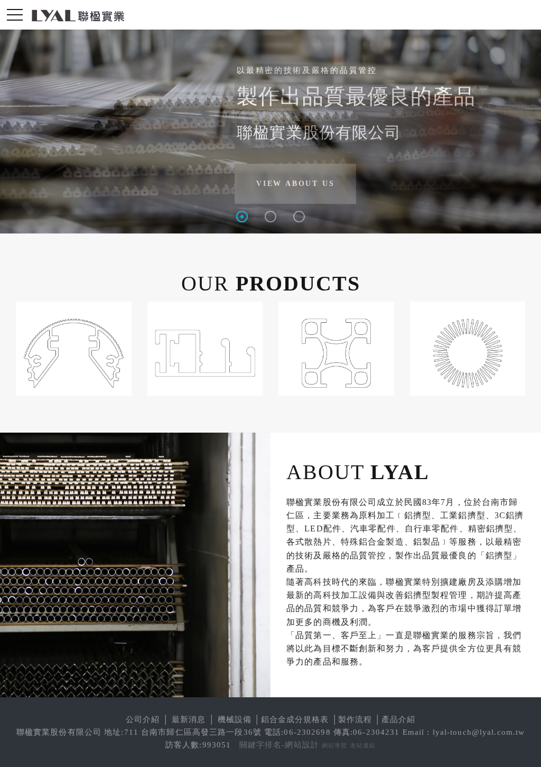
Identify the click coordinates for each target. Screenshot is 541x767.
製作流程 (355, 719)
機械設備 (235, 719)
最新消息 (189, 719)
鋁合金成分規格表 (295, 719)
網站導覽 (335, 745)
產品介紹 (398, 719)
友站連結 (363, 745)
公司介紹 (143, 719)
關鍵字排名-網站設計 (279, 745)
